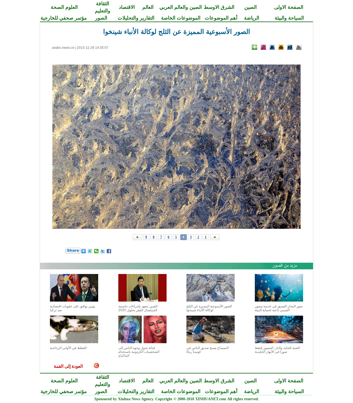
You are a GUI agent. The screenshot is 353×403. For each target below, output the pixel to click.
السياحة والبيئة (289, 18)
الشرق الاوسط (219, 7)
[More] (254, 47)
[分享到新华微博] (90, 251)
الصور (101, 18)
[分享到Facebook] (109, 251)
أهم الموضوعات (221, 18)
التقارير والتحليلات (136, 18)
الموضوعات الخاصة (180, 18)
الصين (250, 7)
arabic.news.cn (63, 48)
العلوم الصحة (64, 7)
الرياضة (251, 18)
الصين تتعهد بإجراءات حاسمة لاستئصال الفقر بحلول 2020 (137, 308)
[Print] (281, 47)
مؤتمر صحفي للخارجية (64, 18)
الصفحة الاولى (288, 7)
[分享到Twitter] (102, 251)
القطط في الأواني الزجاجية (68, 348)
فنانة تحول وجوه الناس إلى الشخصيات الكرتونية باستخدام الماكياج (138, 352)
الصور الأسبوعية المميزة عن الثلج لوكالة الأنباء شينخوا (209, 308)
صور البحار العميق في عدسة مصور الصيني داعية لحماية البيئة (279, 308)
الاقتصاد (127, 7)
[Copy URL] (272, 47)
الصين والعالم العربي (180, 7)
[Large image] (263, 47)
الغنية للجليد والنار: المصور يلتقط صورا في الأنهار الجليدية (277, 350)
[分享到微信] (96, 251)
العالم (148, 7)
